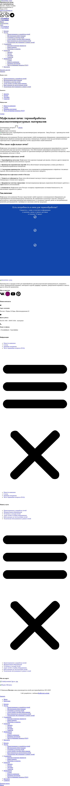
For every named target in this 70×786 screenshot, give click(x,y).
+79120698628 (4, 18)
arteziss (20, 127)
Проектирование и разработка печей (18, 34)
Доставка (10, 55)
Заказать (9, 52)
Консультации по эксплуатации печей (19, 41)
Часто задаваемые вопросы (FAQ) (17, 65)
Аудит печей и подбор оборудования (18, 39)
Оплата (9, 54)
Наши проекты (12, 47)
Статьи (9, 60)
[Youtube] (13, 294)
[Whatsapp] (2, 15)
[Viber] (7, 15)
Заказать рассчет (5, 70)
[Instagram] (7, 294)
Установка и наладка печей (15, 37)
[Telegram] (12, 15)
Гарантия (10, 57)
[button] (35, 420)
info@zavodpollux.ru (6, 10)
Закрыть (2, 71)
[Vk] (2, 294)
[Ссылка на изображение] (6, 280)
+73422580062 (4, 20)
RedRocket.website (43, 693)
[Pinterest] (18, 294)
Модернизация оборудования (16, 36)
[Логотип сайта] (6, 1)
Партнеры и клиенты (14, 49)
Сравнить (7, 780)
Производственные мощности (16, 45)
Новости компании (13, 62)
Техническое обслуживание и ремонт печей (21, 42)
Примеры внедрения (13, 63)
